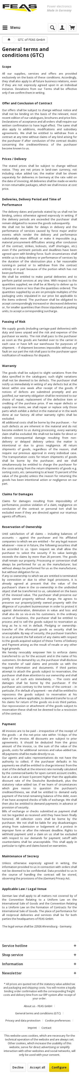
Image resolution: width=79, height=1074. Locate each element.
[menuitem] (11, 27)
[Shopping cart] (72, 27)
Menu (15, 27)
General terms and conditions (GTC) (38, 1013)
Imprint (32, 1028)
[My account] (62, 27)
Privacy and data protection (22, 1020)
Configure (59, 1067)
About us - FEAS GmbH (38, 1006)
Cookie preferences (58, 1020)
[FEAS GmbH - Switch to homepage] (19, 10)
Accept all (37, 1067)
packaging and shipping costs (27, 987)
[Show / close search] (52, 27)
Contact (46, 1028)
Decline (18, 1067)
